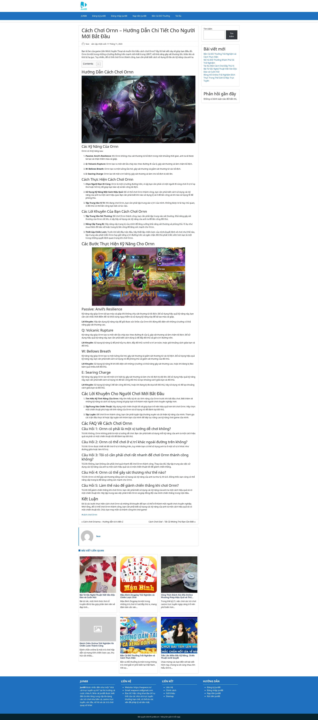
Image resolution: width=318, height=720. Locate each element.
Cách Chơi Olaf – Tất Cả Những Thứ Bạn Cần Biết (171, 521)
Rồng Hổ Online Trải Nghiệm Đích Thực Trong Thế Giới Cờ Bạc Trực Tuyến (219, 77)
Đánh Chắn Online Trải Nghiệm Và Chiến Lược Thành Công (97, 644)
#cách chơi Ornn (89, 514)
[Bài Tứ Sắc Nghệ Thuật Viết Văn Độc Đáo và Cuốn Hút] (98, 574)
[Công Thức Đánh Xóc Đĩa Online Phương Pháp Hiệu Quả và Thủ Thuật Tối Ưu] (179, 574)
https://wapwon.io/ (143, 687)
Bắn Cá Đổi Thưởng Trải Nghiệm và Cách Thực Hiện (137, 656)
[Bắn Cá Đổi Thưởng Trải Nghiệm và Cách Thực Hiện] (138, 635)
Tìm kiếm (208, 28)
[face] (87, 536)
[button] (97, 64)
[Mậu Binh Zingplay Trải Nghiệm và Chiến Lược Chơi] (138, 574)
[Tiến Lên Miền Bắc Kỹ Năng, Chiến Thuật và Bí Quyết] (179, 635)
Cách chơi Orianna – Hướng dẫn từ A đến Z (103, 521)
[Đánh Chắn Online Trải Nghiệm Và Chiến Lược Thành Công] (98, 628)
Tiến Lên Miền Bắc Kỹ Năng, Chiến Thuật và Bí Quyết (178, 656)
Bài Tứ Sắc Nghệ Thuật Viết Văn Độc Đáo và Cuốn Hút (97, 596)
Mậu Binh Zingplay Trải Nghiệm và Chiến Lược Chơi (137, 596)
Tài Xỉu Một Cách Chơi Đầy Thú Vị (219, 65)
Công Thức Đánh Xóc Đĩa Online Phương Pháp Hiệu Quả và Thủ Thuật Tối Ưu (177, 596)
